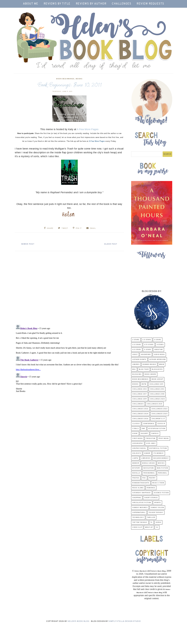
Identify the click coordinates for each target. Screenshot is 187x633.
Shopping (136, 498)
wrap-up (149, 527)
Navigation (148, 468)
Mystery (136, 468)
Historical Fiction (158, 448)
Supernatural (139, 512)
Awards (135, 364)
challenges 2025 (160, 414)
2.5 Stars (147, 340)
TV (151, 522)
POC (144, 478)
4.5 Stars (136, 350)
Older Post (110, 244)
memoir (135, 463)
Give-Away (151, 443)
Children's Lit (158, 419)
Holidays (136, 453)
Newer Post (27, 244)
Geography (137, 443)
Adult (135, 354)
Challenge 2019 (139, 399)
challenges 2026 (140, 419)
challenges (138, 404)
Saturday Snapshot (141, 493)
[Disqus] (69, 286)
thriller (151, 517)
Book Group (157, 379)
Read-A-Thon (158, 483)
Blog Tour (144, 369)
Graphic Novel (139, 448)
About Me (30, 4)
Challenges (121, 4)
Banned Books (149, 364)
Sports (157, 503)
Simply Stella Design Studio (125, 621)
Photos (135, 478)
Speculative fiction (141, 503)
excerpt (144, 433)
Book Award (150, 374)
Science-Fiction (161, 493)
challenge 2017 (139, 394)
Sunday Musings (140, 507)
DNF (143, 428)
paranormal (149, 473)
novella (136, 473)
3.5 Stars (136, 345)
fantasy (155, 433)
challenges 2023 (160, 409)
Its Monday (158, 453)
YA (157, 527)
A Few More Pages (87, 129)
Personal (162, 473)
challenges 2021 (154, 404)
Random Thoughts (140, 483)
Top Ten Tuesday (139, 522)
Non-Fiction (162, 468)
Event (135, 433)
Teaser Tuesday (156, 512)
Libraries (145, 458)
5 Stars (147, 350)
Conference (148, 424)
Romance (151, 488)
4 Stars (160, 345)
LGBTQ (135, 458)
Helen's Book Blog (78, 621)
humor (147, 453)
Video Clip (137, 527)
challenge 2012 (139, 389)
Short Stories (151, 498)
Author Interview (157, 359)
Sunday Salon (157, 507)
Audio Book (159, 354)
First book (137, 438)
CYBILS (135, 428)
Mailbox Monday (161, 458)
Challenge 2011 (156, 384)
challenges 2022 (140, 409)
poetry (152, 478)
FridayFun (150, 438)
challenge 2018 (157, 394)
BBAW (161, 364)
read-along (138, 488)
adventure (146, 354)
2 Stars (135, 340)
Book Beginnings (65, 79)
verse (158, 522)
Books (79, 79)
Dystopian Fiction (156, 428)
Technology (138, 517)
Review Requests (150, 4)
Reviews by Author (91, 4)
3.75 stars (149, 345)
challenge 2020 (157, 399)
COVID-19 (161, 424)
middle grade (148, 463)
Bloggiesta (157, 369)
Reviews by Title (57, 4)
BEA (134, 369)
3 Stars (157, 340)
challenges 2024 (140, 414)
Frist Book (164, 438)
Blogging (137, 374)
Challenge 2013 (157, 389)
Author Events (139, 359)
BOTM (144, 384)
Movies (161, 463)
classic (136, 424)
